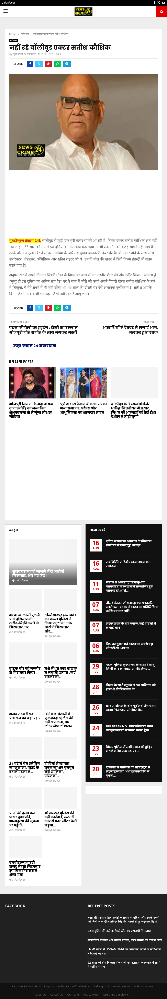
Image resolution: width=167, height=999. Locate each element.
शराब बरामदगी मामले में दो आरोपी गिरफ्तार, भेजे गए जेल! (38, 573)
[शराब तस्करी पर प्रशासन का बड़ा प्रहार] (25, 699)
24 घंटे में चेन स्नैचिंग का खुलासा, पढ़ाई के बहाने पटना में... (24, 767)
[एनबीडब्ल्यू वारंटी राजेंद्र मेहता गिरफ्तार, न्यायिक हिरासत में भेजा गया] (25, 847)
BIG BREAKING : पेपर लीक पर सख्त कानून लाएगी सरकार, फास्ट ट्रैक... (129, 728)
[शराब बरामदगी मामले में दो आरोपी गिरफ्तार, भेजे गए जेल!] (43, 562)
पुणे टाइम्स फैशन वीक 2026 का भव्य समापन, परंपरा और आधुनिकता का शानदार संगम (83, 408)
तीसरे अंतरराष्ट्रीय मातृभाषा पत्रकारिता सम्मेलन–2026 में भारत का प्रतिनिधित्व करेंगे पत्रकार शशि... (132, 607)
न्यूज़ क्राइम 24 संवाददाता (24, 54)
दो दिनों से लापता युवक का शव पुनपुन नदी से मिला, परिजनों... (59, 769)
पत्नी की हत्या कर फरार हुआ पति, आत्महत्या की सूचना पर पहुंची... (24, 819)
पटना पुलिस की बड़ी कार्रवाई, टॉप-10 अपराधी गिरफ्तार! (119, 931)
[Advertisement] (83, 205)
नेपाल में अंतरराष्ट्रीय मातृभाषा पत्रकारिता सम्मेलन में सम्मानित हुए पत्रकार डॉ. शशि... (129, 586)
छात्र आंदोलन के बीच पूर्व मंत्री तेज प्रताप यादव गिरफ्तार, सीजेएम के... (131, 708)
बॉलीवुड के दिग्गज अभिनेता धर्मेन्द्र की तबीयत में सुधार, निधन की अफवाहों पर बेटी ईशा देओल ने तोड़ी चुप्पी (133, 410)
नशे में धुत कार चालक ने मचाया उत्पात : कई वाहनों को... (60, 672)
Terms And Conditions (115, 995)
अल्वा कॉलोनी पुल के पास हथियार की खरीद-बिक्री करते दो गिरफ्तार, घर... (25, 621)
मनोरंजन (13, 40)
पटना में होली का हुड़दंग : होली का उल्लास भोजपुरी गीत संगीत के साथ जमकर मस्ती (43, 330)
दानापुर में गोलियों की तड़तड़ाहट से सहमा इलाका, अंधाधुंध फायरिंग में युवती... (128, 771)
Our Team (73, 995)
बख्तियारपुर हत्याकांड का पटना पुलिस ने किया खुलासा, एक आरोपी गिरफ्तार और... (60, 623)
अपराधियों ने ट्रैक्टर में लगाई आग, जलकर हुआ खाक (130, 330)
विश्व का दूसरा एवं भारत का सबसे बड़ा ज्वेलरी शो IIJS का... (129, 646)
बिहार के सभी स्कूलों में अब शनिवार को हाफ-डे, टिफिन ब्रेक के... (131, 687)
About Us (40, 995)
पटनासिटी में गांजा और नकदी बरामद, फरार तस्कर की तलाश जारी (125, 940)
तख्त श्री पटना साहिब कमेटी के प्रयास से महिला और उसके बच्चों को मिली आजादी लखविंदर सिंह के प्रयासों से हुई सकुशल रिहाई (123, 920)
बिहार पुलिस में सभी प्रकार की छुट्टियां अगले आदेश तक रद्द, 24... (130, 749)
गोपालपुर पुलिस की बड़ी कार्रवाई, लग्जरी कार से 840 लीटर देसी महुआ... (60, 819)
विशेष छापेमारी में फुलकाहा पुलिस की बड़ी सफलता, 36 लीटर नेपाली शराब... (59, 720)
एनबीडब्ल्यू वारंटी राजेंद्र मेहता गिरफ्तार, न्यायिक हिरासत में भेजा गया (25, 868)
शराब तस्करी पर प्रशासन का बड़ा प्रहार (25, 716)
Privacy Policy (90, 995)
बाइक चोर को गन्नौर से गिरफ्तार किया (25, 670)
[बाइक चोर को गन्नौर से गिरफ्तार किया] (25, 653)
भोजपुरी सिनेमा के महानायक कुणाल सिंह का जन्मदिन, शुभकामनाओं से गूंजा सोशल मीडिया (31, 410)
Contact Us (56, 995)
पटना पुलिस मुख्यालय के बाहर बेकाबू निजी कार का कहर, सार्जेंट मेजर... (130, 667)
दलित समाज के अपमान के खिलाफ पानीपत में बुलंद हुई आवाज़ (129, 543)
